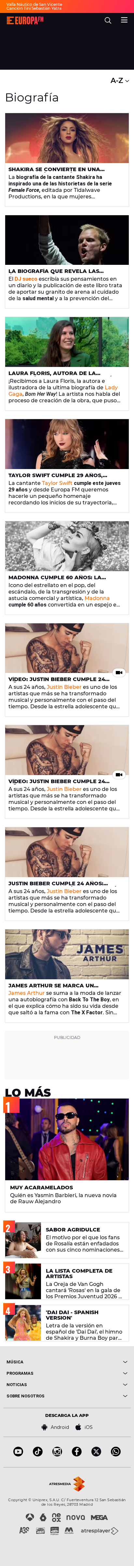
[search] (108, 20)
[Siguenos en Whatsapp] (116, 1455)
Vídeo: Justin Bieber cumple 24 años (56, 682)
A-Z (118, 80)
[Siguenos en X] (96, 1455)
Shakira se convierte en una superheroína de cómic (54, 172)
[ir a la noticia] (67, 138)
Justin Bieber (64, 687)
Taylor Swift (57, 483)
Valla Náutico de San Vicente (34, 4)
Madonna (97, 598)
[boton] (97, 1362)
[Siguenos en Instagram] (57, 1455)
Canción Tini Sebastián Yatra (34, 8)
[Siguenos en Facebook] (77, 1455)
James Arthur (26, 993)
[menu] (124, 19)
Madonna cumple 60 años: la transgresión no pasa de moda (58, 580)
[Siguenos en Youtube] (18, 1455)
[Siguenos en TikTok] (38, 1455)
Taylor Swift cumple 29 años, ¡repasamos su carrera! (55, 478)
